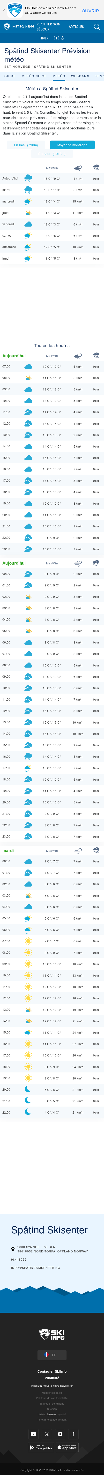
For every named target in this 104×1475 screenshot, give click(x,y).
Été (56, 38)
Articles (76, 26)
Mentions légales (52, 1392)
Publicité (52, 1378)
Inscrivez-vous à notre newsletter (52, 1385)
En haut (52, 153)
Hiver (44, 38)
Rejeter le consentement (52, 1419)
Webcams (80, 76)
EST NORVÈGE (17, 66)
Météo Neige (24, 26)
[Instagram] (60, 1434)
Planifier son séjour (48, 27)
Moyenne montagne (72, 144)
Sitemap (52, 1409)
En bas (26, 144)
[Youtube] (33, 1434)
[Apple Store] (67, 1446)
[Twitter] (47, 1434)
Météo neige (34, 76)
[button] (96, 27)
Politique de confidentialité (52, 1398)
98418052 (19, 1259)
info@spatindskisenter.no (35, 1267)
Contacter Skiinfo (52, 1371)
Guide (10, 76)
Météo (59, 76)
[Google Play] (41, 1446)
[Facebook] (73, 1434)
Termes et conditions (52, 1403)
